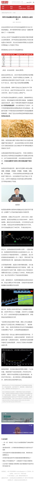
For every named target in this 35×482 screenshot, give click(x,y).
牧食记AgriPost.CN (6, 12)
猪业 (11, 6)
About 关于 (30, 8)
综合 (3, 8)
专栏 (11, 8)
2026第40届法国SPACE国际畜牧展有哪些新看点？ (17, 458)
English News (22, 8)
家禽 (20, 6)
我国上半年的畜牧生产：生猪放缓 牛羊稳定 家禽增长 (18, 461)
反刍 (28, 6)
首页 (3, 6)
